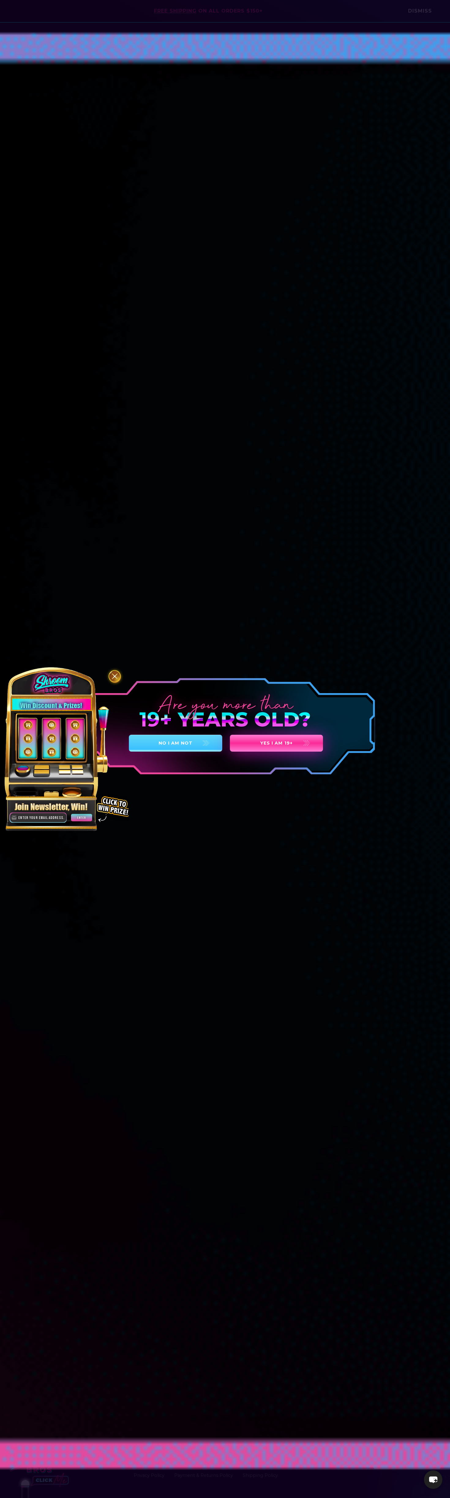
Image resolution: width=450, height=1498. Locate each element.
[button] (433, 1479)
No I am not (176, 743)
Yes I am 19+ (276, 743)
